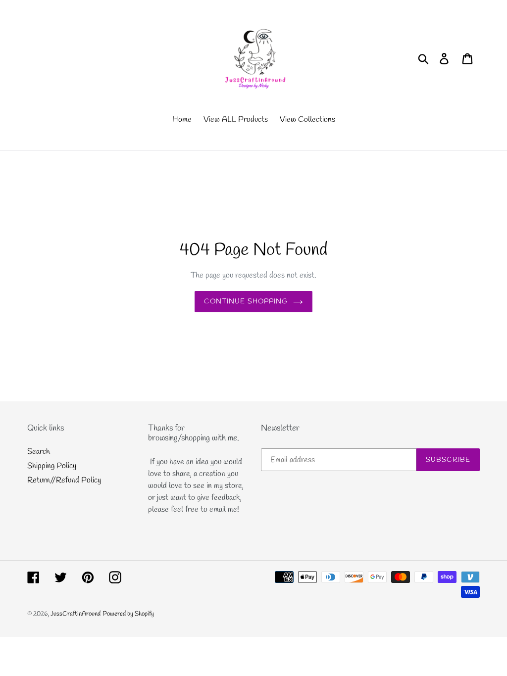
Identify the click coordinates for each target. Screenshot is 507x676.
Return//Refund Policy (64, 480)
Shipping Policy (51, 466)
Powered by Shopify (128, 614)
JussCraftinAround (76, 614)
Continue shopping (246, 301)
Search (38, 451)
